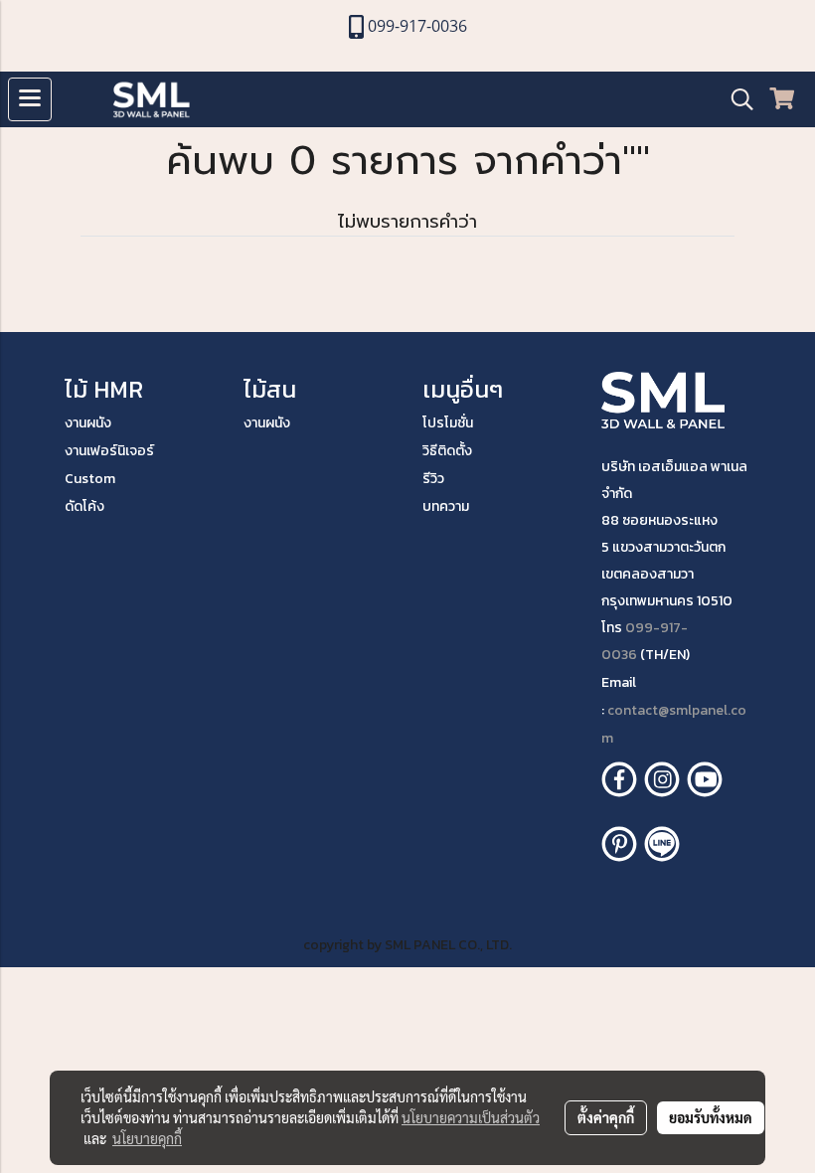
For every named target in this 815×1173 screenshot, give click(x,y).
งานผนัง (88, 423)
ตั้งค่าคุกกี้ (605, 1117)
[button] (735, 99)
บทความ (445, 506)
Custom (90, 478)
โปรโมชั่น (447, 423)
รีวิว (433, 478)
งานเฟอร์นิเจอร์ (109, 450)
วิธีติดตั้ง (447, 450)
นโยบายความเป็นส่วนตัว (471, 1117)
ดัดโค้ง (84, 506)
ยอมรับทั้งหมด (710, 1117)
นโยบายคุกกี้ (147, 1138)
